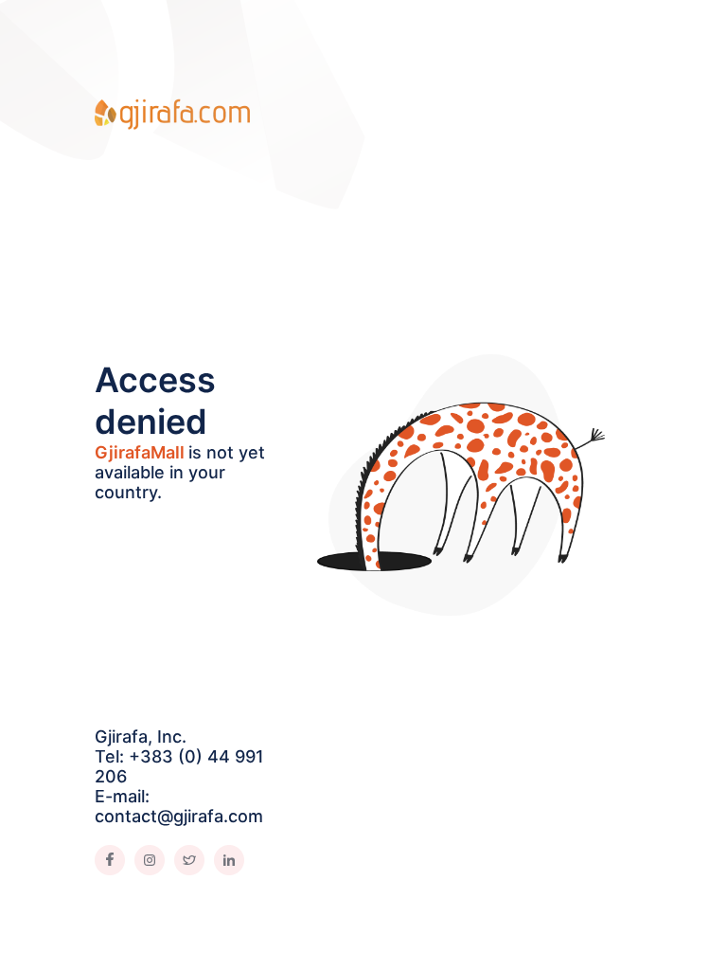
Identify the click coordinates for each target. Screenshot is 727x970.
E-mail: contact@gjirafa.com (179, 806)
